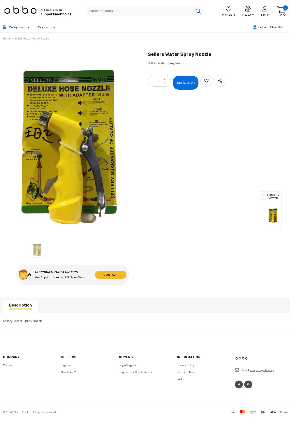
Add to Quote (185, 83)
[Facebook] (239, 384)
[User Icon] (265, 8)
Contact (110, 275)
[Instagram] (248, 384)
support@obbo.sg (56, 14)
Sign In (265, 14)
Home (7, 38)
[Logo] (20, 11)
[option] (72, 145)
